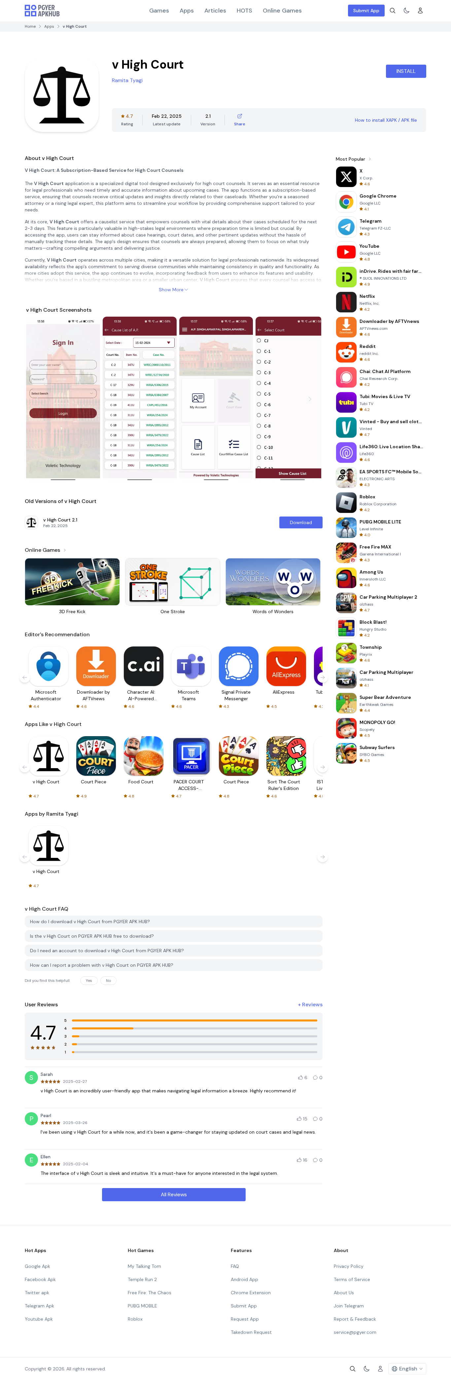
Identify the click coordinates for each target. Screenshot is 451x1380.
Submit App (366, 11)
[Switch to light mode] (406, 10)
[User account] (420, 10)
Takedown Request (251, 1332)
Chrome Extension (251, 1293)
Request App (245, 1319)
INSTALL (406, 71)
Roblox (135, 1319)
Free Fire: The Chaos (149, 1293)
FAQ (235, 1266)
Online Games (282, 11)
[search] (393, 10)
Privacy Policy (349, 1266)
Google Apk (37, 1266)
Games (159, 11)
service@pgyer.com (355, 1332)
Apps (187, 11)
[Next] (310, 399)
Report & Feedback (355, 1319)
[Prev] (37, 399)
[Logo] (42, 10)
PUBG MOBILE (142, 1306)
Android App (244, 1279)
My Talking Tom (144, 1266)
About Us (344, 1293)
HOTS (244, 11)
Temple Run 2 (142, 1279)
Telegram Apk (39, 1306)
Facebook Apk (40, 1279)
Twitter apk (37, 1293)
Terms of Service (352, 1279)
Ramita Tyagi (127, 80)
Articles (215, 11)
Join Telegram (349, 1306)
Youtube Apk (39, 1319)
